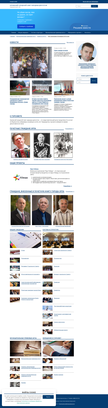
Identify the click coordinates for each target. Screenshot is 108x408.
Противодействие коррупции (62, 306)
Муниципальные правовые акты (55, 32)
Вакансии (57, 298)
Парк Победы (34, 169)
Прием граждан (58, 374)
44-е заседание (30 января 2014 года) (58, 36)
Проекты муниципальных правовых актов (28, 375)
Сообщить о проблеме (26, 26)
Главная (13, 32)
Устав (23, 250)
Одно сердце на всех (61, 50)
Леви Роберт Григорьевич (41, 226)
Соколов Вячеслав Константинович (21, 226)
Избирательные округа (61, 330)
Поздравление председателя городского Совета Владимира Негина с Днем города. (19, 101)
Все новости (70, 42)
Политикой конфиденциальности (67, 404)
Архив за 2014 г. (41, 36)
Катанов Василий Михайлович (63, 226)
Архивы (23, 382)
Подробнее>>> (69, 128)
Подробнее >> (67, 186)
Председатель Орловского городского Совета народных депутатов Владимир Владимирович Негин (87, 66)
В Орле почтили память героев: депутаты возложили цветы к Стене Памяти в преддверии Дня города (41, 101)
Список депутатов (59, 322)
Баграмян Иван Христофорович (42, 159)
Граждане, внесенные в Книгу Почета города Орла (30, 299)
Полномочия (25, 258)
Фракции (56, 266)
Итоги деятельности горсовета (30, 274)
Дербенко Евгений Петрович (20, 159)
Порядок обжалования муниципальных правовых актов (31, 367)
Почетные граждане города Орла (31, 290)
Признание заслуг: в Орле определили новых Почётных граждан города (64, 100)
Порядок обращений (60, 359)
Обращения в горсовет (75, 32)
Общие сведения (23, 32)
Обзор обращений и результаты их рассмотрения (63, 367)
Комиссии (57, 282)
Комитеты (57, 290)
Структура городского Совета (62, 250)
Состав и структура (37, 32)
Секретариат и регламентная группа (62, 314)
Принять (48, 397)
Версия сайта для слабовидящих (90, 1)
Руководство (58, 258)
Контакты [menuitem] (87, 32)
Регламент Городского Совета (30, 266)
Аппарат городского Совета (62, 274)
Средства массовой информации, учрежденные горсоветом (31, 283)
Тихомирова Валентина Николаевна (63, 159)
